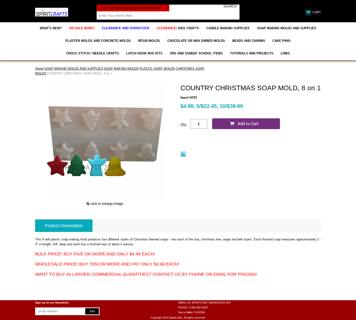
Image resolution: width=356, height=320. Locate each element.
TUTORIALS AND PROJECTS (251, 53)
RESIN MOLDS (149, 41)
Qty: (183, 124)
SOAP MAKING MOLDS (121, 68)
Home (39, 68)
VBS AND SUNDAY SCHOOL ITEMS (196, 53)
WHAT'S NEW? (51, 28)
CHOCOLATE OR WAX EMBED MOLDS (196, 41)
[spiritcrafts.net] (51, 12)
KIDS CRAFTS (178, 28)
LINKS (285, 53)
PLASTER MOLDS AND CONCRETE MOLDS (98, 41)
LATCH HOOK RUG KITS (144, 53)
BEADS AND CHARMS (248, 41)
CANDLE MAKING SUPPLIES (228, 28)
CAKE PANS (281, 41)
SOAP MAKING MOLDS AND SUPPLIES (286, 28)
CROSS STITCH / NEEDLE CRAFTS (92, 53)
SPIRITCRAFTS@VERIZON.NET (211, 302)
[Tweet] (183, 156)
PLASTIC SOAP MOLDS (157, 68)
